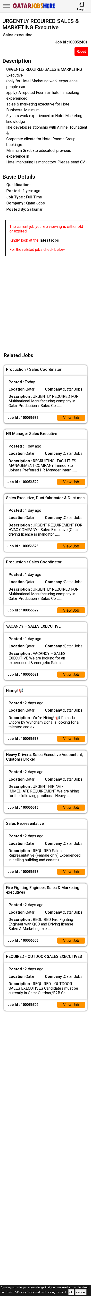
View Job (71, 417)
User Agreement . (56, 1292)
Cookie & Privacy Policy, (20, 1292)
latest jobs (49, 240)
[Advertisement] (45, 301)
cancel (80, 1292)
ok (71, 1292)
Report (81, 51)
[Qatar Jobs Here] (34, 8)
